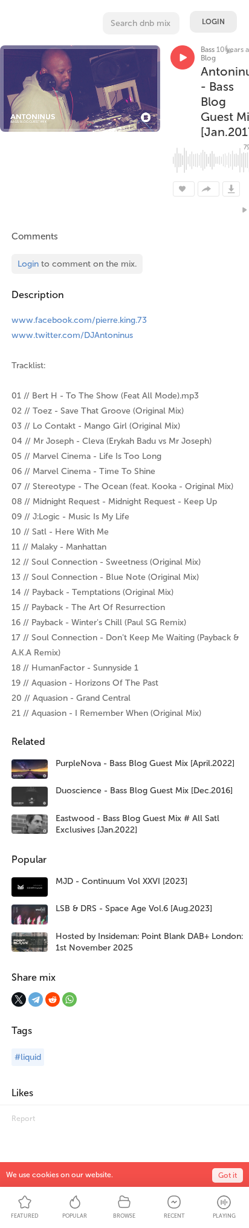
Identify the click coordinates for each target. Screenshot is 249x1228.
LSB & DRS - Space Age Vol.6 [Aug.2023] (134, 908)
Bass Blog (208, 53)
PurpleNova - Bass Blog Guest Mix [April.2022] (145, 763)
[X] (18, 999)
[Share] (208, 189)
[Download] (231, 189)
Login (213, 22)
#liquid (28, 1057)
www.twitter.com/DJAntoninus (72, 335)
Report (23, 1118)
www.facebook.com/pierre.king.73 (79, 320)
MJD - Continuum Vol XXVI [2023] (121, 881)
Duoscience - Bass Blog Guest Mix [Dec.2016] (144, 790)
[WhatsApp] (69, 999)
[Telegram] (35, 999)
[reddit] (52, 999)
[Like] (184, 189)
